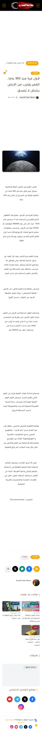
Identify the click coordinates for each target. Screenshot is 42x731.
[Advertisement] (21, 37)
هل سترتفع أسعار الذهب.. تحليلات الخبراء (32, 642)
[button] (29, 569)
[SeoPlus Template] (35, 720)
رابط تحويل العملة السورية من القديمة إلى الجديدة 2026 (31, 619)
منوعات (35, 73)
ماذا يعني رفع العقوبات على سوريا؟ (14, 63)
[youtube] (10, 699)
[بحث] (4, 5)
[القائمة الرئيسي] (38, 5)
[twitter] (25, 699)
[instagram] (21, 707)
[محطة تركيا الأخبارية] (21, 5)
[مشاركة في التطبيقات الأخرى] (8, 569)
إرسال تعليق (30, 667)
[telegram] (17, 699)
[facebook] (32, 699)
